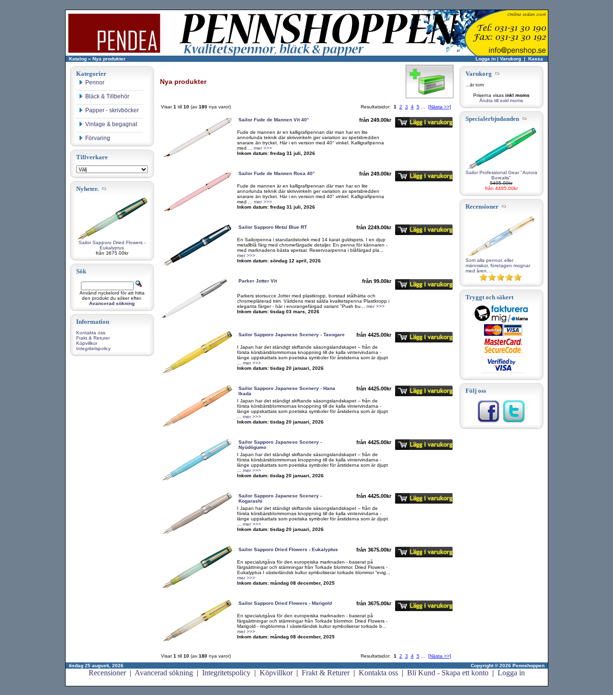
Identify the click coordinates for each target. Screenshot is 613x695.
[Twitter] (514, 421)
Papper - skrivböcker (112, 110)
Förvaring (97, 138)
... (423, 106)
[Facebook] (488, 421)
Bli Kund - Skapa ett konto (447, 673)
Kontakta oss (90, 332)
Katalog (78, 58)
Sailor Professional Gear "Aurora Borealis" (501, 175)
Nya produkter (108, 58)
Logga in (486, 58)
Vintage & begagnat (111, 124)
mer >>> (263, 148)
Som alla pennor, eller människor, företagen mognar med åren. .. (497, 265)
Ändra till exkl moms (501, 100)
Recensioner (107, 673)
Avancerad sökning (164, 673)
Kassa (535, 58)
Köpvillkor (86, 343)
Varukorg (510, 58)
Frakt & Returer (93, 338)
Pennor (94, 82)
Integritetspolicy (93, 348)
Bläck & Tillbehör (107, 96)
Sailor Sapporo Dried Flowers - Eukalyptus (112, 245)
